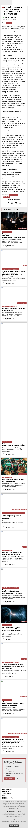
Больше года (10, 771)
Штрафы (24, 303)
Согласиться (14, 825)
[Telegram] (16, 202)
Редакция (8, 246)
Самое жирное (7, 789)
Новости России (7, 269)
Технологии (6, 196)
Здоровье (23, 621)
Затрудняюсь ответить (12, 769)
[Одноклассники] (12, 202)
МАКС (24, 265)
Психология (23, 696)
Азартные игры (22, 474)
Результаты (20, 779)
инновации (9, 23)
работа (24, 547)
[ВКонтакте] (8, 202)
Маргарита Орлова (10, 17)
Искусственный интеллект (19, 509)
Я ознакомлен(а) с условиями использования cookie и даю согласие (14, 822)
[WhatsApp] (20, 202)
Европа (19, 303)
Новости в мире (14, 195)
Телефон (24, 659)
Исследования (22, 228)
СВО (3, 795)
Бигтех (10, 733)
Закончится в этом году (12, 766)
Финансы (14, 306)
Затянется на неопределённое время (14, 774)
